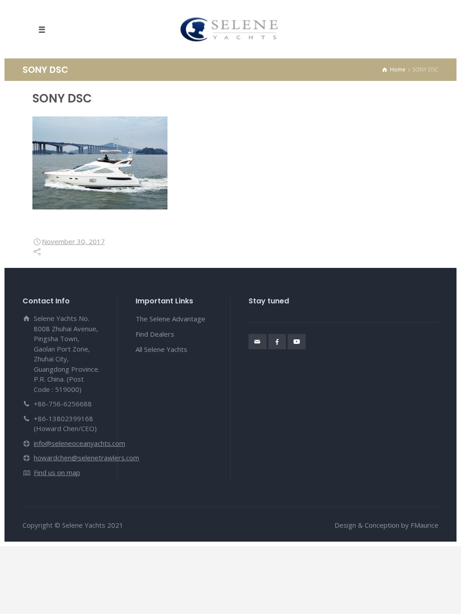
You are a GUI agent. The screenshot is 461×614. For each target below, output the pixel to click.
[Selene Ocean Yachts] (231, 29)
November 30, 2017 (73, 241)
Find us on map (57, 472)
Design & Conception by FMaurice (386, 525)
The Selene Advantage (170, 318)
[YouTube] (297, 341)
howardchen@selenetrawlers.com (86, 457)
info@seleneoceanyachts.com (79, 443)
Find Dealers (155, 333)
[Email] (258, 341)
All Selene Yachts (161, 349)
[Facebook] (277, 341)
